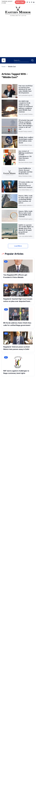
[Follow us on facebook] (27, 2)
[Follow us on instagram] (31, 2)
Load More (18, 246)
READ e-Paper (20, 2)
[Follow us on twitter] (29, 2)
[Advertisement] (18, 37)
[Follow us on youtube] (33, 2)
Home (4, 66)
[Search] (32, 60)
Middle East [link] (12, 66)
